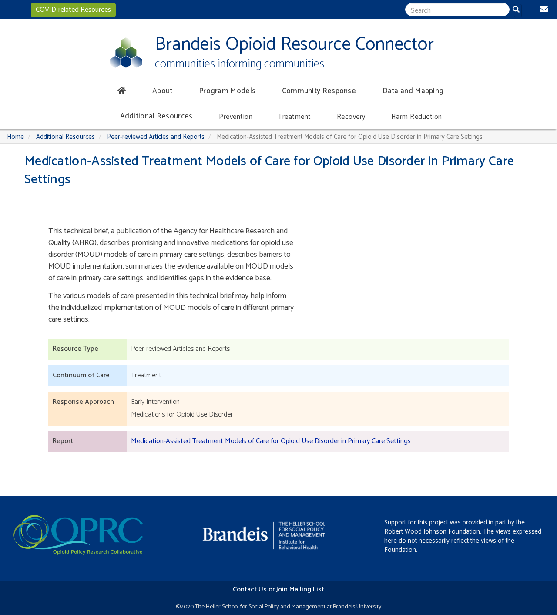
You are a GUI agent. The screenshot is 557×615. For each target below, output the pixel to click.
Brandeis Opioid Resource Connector (294, 45)
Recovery (351, 117)
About (162, 91)
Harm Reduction (416, 117)
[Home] (126, 52)
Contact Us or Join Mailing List (278, 589)
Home (15, 136)
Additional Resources (156, 116)
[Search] (518, 10)
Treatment (294, 117)
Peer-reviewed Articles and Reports (156, 136)
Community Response (319, 91)
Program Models (227, 91)
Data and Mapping (413, 91)
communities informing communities (239, 64)
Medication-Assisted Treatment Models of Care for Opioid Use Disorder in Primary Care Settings (271, 441)
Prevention (235, 117)
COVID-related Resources (73, 10)
